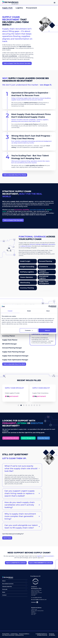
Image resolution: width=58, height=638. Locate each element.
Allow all (47, 330)
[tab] (15, 336)
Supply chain (7, 8)
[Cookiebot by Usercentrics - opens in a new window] (49, 306)
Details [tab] (29, 310)
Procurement (31, 8)
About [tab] (48, 310)
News (3, 592)
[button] (54, 2)
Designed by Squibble (52, 634)
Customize (28, 330)
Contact (4, 595)
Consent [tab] (10, 310)
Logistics (19, 8)
